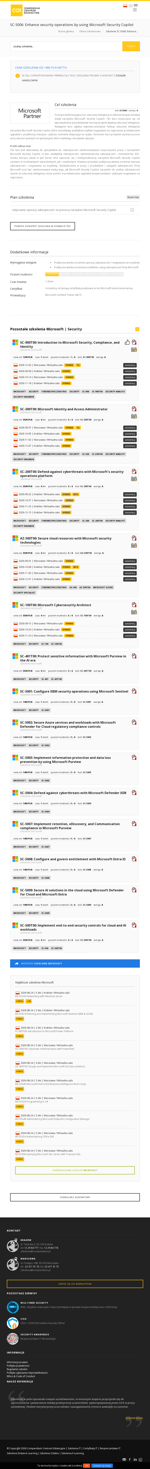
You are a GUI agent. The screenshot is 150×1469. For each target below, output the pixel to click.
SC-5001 (45, 710)
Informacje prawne (17, 1362)
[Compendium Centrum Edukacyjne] (25, 10)
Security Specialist (24, 592)
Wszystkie (41, 963)
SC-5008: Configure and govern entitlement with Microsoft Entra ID (73, 860)
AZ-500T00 (84, 587)
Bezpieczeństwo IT (110, 1448)
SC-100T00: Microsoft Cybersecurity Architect (55, 606)
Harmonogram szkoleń (75, 1170)
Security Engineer (23, 396)
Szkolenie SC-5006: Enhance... (122, 31)
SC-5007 (45, 846)
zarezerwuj (130, 365)
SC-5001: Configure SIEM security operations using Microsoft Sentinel (74, 692)
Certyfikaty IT (90, 1448)
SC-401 (44, 679)
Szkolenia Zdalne (49, 1453)
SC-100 (44, 644)
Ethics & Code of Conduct (21, 1376)
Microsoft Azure (103, 587)
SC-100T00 (56, 644)
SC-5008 (45, 878)
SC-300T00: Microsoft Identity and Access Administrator (64, 410)
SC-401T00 (56, 679)
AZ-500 (73, 587)
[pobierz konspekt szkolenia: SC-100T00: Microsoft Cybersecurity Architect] (134, 605)
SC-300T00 (97, 454)
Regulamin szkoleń (17, 1369)
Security (75, 329)
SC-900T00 (97, 391)
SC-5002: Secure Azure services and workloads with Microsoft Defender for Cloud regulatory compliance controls (68, 725)
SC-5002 (45, 745)
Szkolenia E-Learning (72, 1453)
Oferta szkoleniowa (90, 31)
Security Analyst (115, 391)
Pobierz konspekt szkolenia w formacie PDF (42, 226)
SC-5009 (45, 913)
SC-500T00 (56, 948)
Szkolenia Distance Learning (22, 1453)
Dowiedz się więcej (102, 1465)
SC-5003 (45, 780)
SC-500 (44, 948)
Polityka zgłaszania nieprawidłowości (27, 1372)
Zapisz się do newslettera (75, 1284)
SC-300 (85, 454)
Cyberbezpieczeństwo (54, 391)
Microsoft (19, 391)
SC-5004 (45, 811)
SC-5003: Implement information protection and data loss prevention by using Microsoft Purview (65, 761)
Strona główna (66, 31)
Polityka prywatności (18, 1365)
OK (86, 1465)
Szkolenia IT (74, 1448)
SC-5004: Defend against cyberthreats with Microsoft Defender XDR (73, 794)
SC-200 (85, 520)
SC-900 (85, 391)
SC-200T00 (97, 520)
